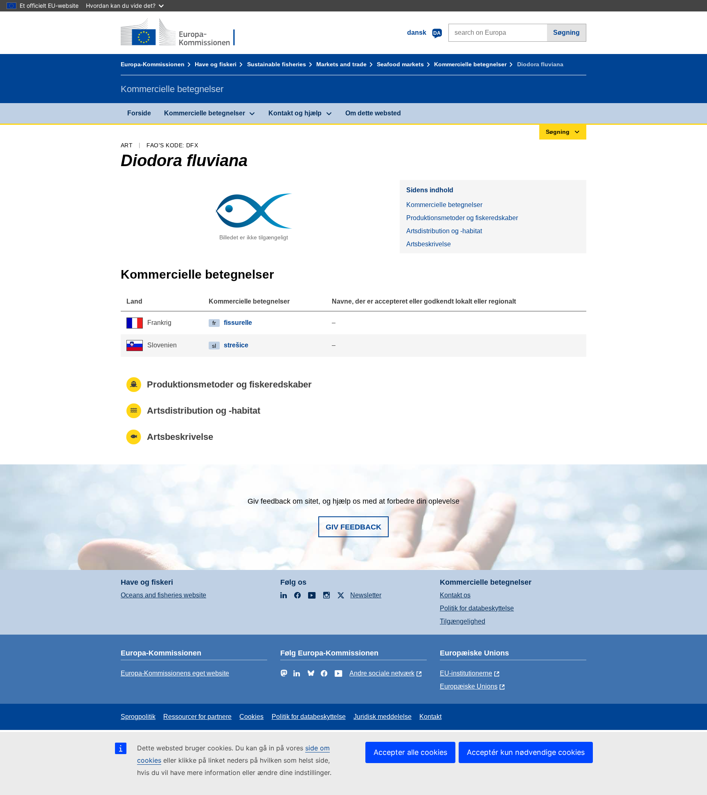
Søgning (566, 32)
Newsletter (365, 595)
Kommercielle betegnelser (470, 64)
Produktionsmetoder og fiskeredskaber (462, 217)
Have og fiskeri (215, 64)
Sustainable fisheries (276, 64)
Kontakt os (455, 595)
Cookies (251, 716)
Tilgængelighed (462, 621)
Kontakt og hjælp (295, 113)
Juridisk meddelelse (383, 716)
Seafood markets (400, 64)
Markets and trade (341, 64)
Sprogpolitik (138, 716)
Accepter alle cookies (410, 752)
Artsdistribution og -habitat (444, 230)
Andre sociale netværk (381, 673)
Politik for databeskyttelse (477, 608)
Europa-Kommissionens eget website (175, 673)
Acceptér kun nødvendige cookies (526, 752)
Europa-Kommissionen (153, 64)
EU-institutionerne (466, 673)
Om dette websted (373, 113)
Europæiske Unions (469, 686)
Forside (139, 113)
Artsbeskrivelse (428, 244)
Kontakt (430, 716)
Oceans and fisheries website (163, 595)
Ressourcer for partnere (197, 716)
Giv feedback (353, 527)
